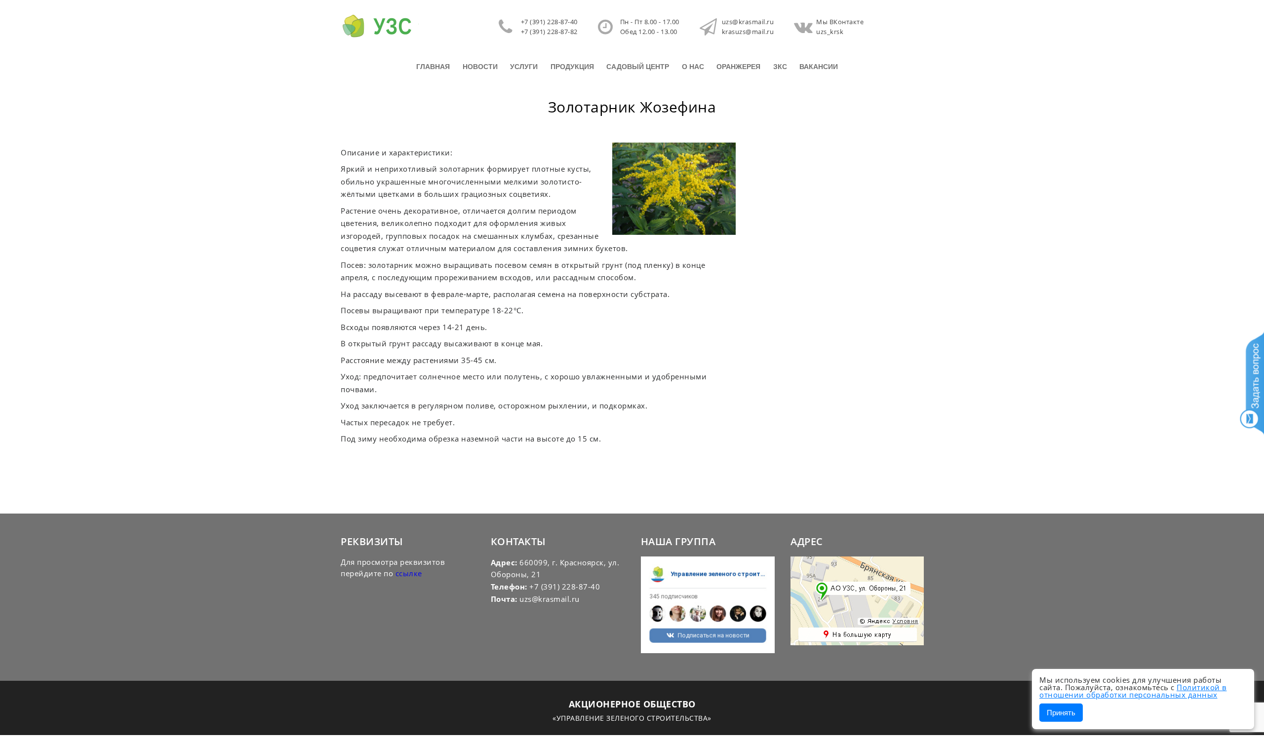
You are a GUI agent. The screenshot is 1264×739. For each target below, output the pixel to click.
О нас (693, 67)
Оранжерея (738, 67)
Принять (1061, 712)
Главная (433, 67)
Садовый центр (637, 67)
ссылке (408, 573)
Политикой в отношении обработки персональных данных (1133, 691)
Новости (480, 67)
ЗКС (780, 67)
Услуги (524, 67)
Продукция (572, 67)
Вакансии (818, 67)
